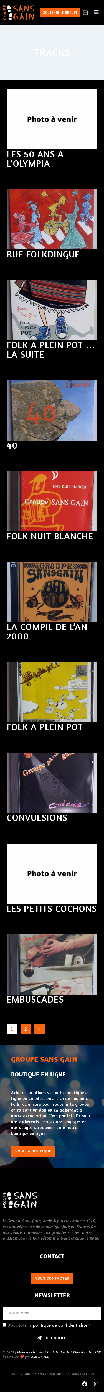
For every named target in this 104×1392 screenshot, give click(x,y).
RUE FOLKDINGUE (43, 254)
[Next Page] (39, 1029)
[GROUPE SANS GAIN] (19, 12)
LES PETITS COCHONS (52, 908)
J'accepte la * (49, 1325)
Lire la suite (27, 175)
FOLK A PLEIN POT (45, 726)
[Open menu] (96, 12)
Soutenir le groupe (60, 12)
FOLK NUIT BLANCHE (50, 536)
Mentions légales (30, 1352)
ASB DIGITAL (40, 1357)
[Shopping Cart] (85, 12)
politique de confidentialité (60, 1325)
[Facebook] (85, 1384)
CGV (98, 1352)
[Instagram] (96, 1384)
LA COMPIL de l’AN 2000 (47, 631)
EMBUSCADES (35, 999)
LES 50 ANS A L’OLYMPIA (35, 158)
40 (12, 445)
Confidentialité (58, 1352)
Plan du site (82, 1352)
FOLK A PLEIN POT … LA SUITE (51, 349)
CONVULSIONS (37, 817)
